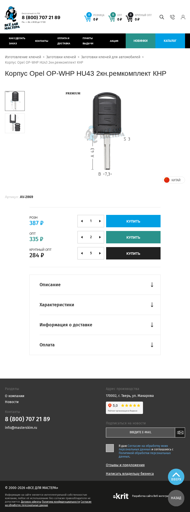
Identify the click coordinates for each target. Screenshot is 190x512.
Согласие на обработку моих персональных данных (143, 447)
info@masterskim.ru (21, 428)
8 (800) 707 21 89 (41, 17)
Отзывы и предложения (125, 465)
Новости (12, 402)
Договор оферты (31, 501)
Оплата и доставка (63, 41)
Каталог (170, 41)
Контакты (41, 41)
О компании (14, 396)
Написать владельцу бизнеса (130, 474)
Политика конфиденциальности (61, 501)
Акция (114, 41)
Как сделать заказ (17, 41)
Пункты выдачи (88, 41)
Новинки (140, 41)
